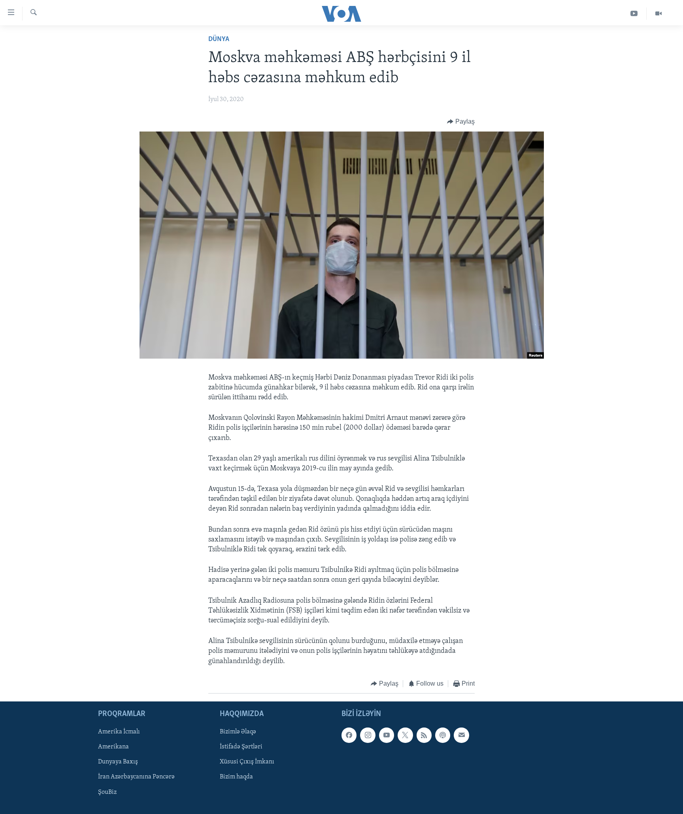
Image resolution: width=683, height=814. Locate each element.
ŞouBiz (107, 792)
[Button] (461, 122)
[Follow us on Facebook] (349, 735)
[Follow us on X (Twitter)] (405, 735)
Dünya (218, 39)
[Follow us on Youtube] (386, 735)
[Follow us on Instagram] (367, 735)
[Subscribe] (461, 735)
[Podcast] (442, 735)
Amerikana (113, 747)
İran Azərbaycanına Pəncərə (136, 777)
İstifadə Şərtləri (241, 747)
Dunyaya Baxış (118, 762)
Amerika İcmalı (119, 732)
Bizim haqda (236, 777)
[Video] (658, 14)
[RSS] (424, 735)
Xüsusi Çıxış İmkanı (247, 762)
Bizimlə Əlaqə (238, 732)
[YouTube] (634, 14)
